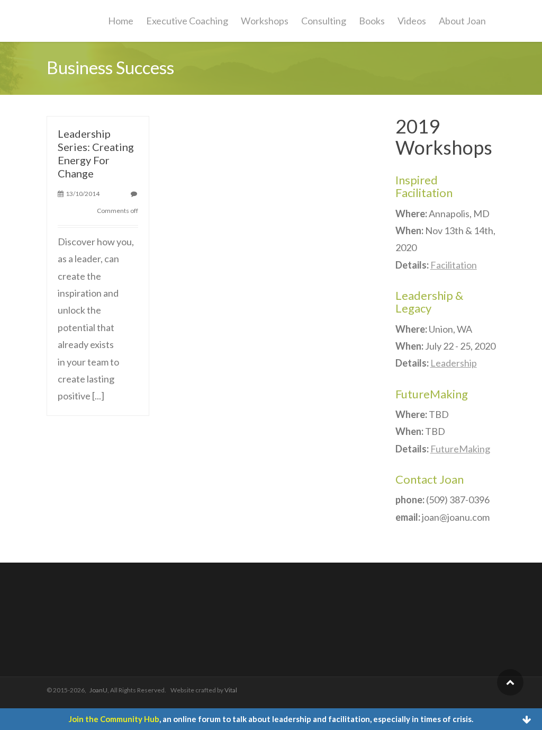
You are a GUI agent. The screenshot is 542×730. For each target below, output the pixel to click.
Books (372, 20)
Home (120, 20)
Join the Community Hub (114, 719)
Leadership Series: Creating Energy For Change (96, 153)
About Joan (462, 20)
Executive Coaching (187, 20)
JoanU (98, 690)
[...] (98, 396)
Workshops (264, 20)
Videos (412, 20)
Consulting (323, 20)
